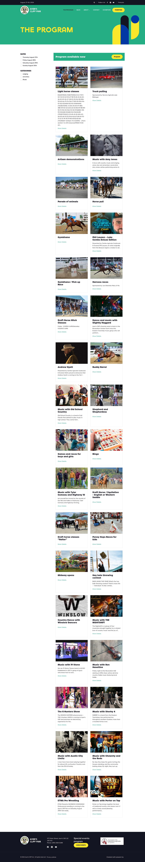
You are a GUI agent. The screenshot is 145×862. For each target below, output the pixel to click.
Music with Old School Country (70, 410)
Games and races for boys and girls (69, 455)
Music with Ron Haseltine (101, 666)
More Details (62, 128)
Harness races (100, 282)
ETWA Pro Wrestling (68, 800)
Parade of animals (68, 201)
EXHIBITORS (107, 10)
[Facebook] (107, 2)
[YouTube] (113, 2)
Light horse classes (68, 91)
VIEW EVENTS (81, 845)
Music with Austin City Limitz (70, 757)
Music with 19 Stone (69, 664)
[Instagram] (110, 2)
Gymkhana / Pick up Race (69, 283)
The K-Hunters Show (69, 711)
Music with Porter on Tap (106, 800)
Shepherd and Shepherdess (100, 410)
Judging (25, 74)
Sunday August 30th (30, 65)
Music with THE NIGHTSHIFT (100, 621)
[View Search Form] (94, 2)
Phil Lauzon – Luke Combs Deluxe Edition (104, 238)
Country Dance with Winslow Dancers (69, 621)
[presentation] (72, 77)
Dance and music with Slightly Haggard (104, 321)
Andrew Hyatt (65, 367)
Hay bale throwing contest (102, 576)
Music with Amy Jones (104, 159)
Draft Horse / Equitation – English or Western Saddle (105, 495)
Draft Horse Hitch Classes (67, 321)
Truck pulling (99, 91)
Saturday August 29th (30, 63)
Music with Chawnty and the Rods (106, 757)
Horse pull (98, 201)
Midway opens (66, 575)
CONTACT (96, 10)
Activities (26, 77)
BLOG (78, 10)
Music (25, 79)
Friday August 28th (29, 60)
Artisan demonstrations (71, 159)
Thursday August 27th (30, 57)
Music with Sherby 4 (103, 711)
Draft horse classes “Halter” (68, 538)
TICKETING (118, 10)
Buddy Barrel (99, 367)
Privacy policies (51, 857)
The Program (68, 10)
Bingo (95, 454)
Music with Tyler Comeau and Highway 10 (71, 493)
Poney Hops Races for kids (104, 538)
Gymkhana (64, 237)
